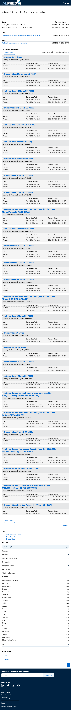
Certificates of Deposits (10, 581)
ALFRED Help (5, 698)
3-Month (5, 617)
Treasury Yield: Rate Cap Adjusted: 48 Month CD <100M (28, 505)
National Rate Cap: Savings (15, 347)
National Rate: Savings (13, 57)
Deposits (5, 583)
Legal (3, 703)
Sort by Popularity (61, 52)
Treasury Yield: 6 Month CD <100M (18, 175)
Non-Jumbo (6, 592)
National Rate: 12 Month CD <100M (19, 91)
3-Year (4, 620)
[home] (12, 3)
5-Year (4, 623)
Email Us (7, 659)
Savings (4, 634)
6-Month (5, 626)
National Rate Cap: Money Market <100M (21, 468)
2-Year (4, 614)
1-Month (5, 609)
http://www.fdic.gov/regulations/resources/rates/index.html (21, 35)
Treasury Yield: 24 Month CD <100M (19, 263)
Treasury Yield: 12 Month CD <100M (19, 108)
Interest (4, 589)
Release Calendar (10, 537)
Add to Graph (9, 53)
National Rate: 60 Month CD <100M (19, 229)
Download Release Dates (13, 535)
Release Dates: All (47, 52)
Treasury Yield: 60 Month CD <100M (19, 279)
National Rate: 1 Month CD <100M (18, 376)
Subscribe (48, 675)
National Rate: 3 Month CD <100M (18, 158)
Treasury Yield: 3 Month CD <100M (18, 192)
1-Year (4, 612)
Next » (67, 526)
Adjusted (5, 595)
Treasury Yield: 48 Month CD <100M (19, 362)
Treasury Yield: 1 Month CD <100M (18, 432)
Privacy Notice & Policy (9, 707)
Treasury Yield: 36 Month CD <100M (19, 246)
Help (6, 656)
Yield (4, 603)
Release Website (10, 539)
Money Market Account (9, 640)
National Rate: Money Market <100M (19, 125)
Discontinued (6, 586)
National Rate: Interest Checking (18, 142)
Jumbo (4, 606)
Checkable (5, 631)
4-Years (4, 629)
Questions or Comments (9, 695)
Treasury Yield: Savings (14, 333)
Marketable (6, 637)
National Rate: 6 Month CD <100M (18, 316)
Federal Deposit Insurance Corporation (14, 43)
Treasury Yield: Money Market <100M (20, 74)
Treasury (5, 600)
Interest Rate (6, 597)
